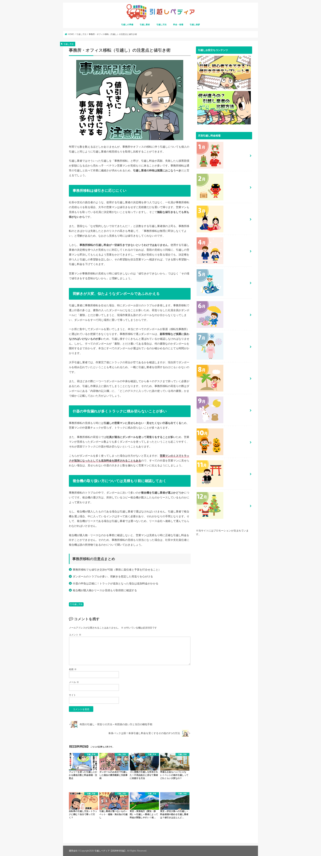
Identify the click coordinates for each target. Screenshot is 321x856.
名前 (73, 669)
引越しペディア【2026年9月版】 (110, 850)
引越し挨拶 (195, 24)
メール (74, 682)
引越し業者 (145, 24)
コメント (75, 634)
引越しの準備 (127, 24)
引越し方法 (161, 24)
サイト (72, 695)
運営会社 (73, 850)
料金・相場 (178, 24)
